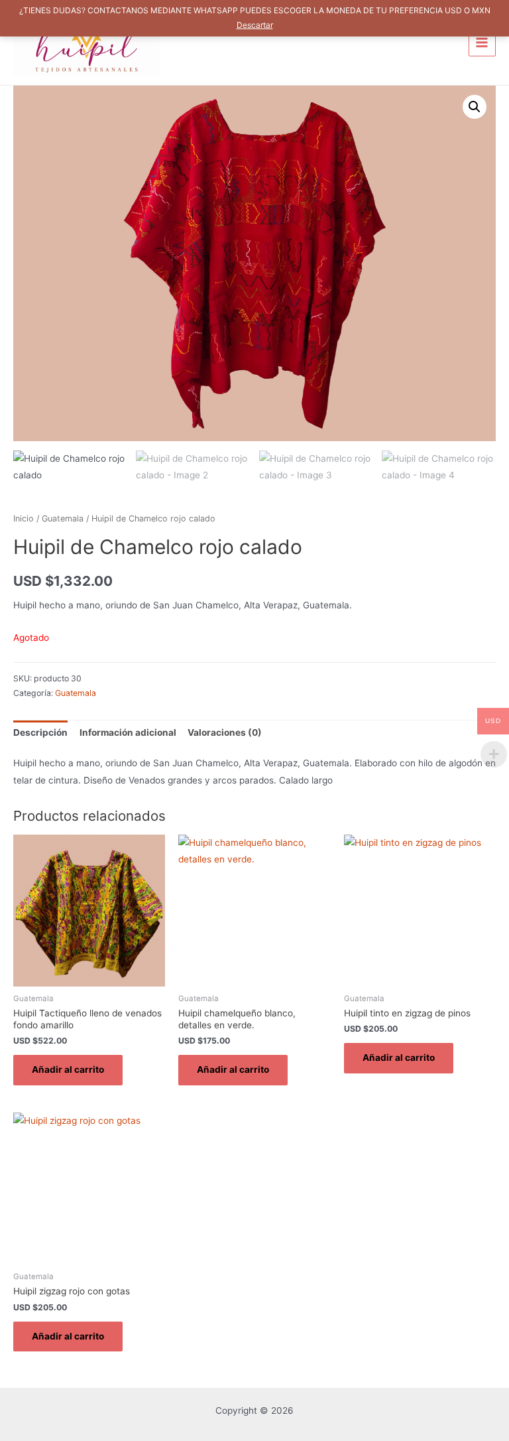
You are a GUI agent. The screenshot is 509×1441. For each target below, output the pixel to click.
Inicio (23, 518)
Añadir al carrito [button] (68, 1069)
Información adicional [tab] (128, 732)
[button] (474, 107)
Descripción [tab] (40, 732)
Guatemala (63, 518)
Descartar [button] (255, 25)
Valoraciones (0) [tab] (225, 732)
